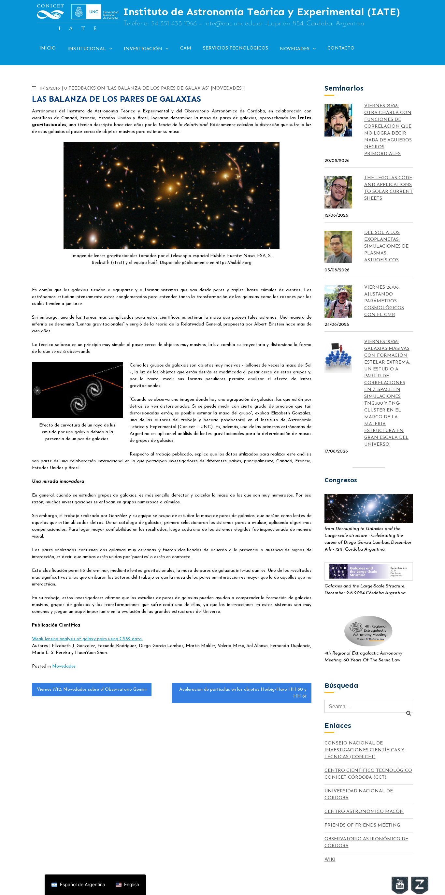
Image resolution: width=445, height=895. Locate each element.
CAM (185, 48)
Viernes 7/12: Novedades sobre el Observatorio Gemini (92, 689)
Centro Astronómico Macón (364, 811)
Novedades (294, 49)
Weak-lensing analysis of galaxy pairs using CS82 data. (87, 639)
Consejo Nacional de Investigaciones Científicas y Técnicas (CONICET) (364, 750)
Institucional (86, 49)
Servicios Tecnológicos (235, 48)
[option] (127, 884)
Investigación (143, 49)
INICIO (47, 48)
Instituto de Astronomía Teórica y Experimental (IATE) (261, 12)
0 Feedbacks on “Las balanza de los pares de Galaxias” (136, 88)
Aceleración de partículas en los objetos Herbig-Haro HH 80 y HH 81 (243, 693)
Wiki (330, 859)
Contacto (340, 48)
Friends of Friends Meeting (362, 825)
